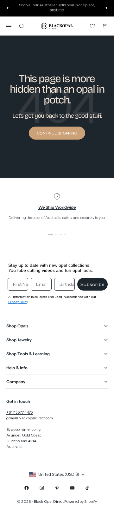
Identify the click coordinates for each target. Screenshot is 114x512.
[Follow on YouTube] (72, 487)
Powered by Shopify (80, 501)
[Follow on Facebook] (26, 487)
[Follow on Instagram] (41, 487)
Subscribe (92, 284)
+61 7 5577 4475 (19, 412)
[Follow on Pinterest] (57, 487)
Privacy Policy (18, 302)
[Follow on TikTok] (87, 487)
